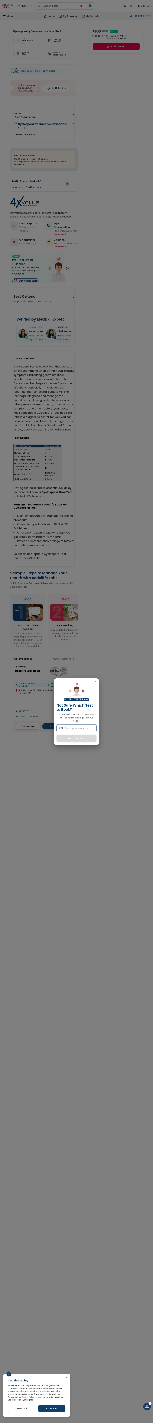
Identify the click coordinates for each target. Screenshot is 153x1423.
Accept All (51, 1408)
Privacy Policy (28, 1397)
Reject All (22, 1408)
